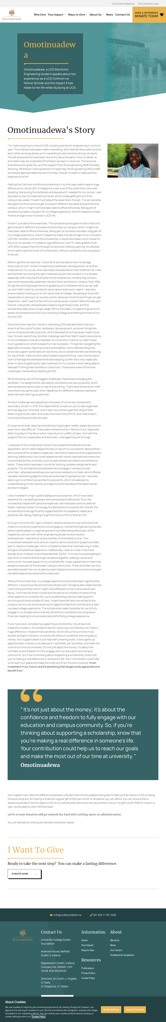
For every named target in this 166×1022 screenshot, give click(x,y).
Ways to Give (76, 14)
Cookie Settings (111, 1009)
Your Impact (55, 14)
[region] (83, 1009)
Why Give (40, 14)
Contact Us (122, 14)
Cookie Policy (88, 978)
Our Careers (116, 950)
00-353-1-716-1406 (104, 915)
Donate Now (20, 873)
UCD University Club (148, 3)
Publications (87, 968)
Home (84, 940)
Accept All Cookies (135, 1009)
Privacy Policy (88, 973)
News (109, 14)
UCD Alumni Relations (123, 3)
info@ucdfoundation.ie (67, 915)
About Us (95, 14)
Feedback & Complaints (122, 955)
